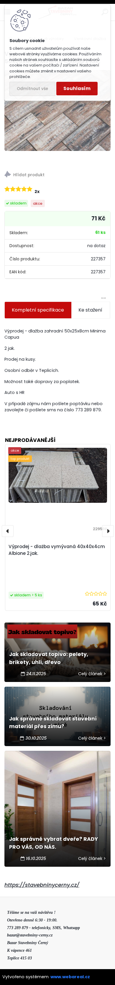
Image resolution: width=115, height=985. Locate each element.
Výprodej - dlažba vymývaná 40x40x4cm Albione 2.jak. (57, 549)
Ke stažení (90, 310)
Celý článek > (92, 674)
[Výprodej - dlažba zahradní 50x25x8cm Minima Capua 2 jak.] (57, 110)
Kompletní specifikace (38, 310)
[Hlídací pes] (57, 175)
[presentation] (8, 531)
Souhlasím (77, 88)
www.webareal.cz (70, 977)
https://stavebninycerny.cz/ (41, 885)
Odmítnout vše (32, 88)
